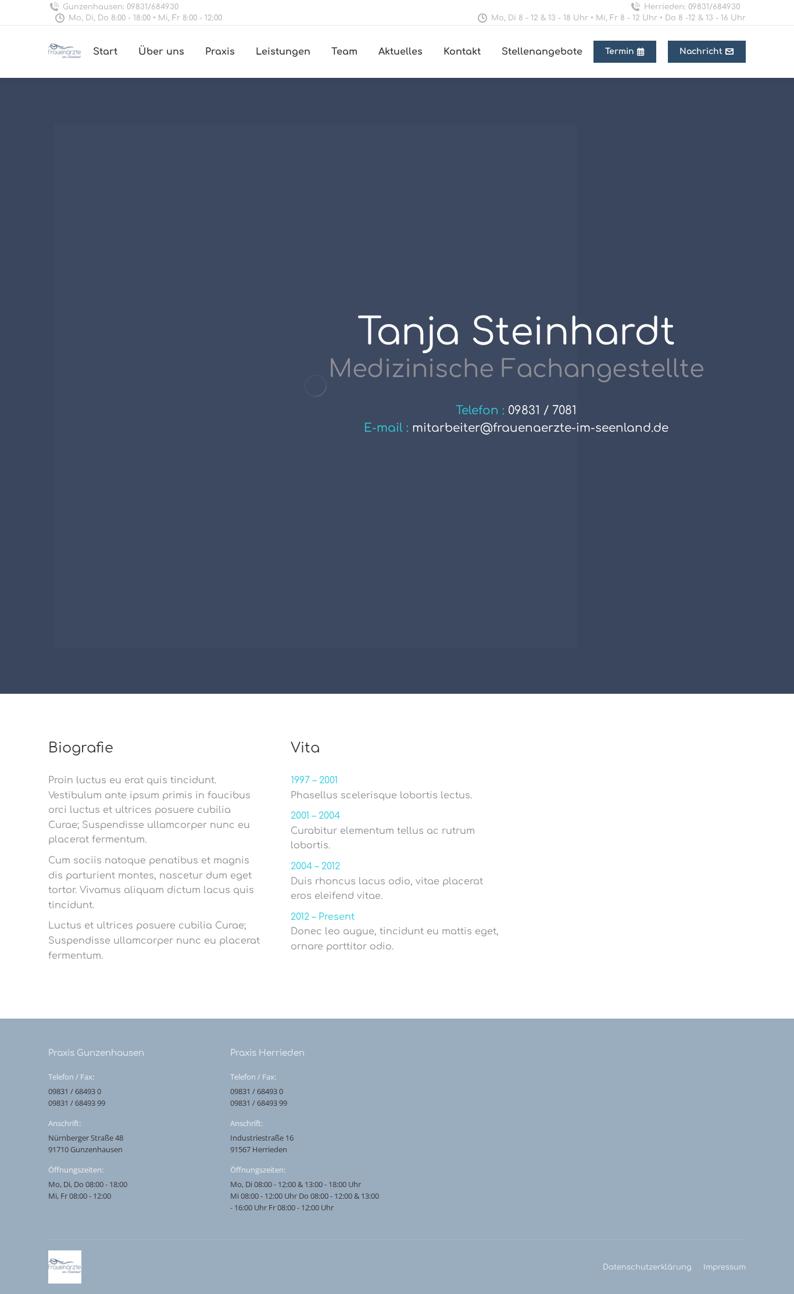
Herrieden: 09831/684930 (692, 7)
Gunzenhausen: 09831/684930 (120, 7)
